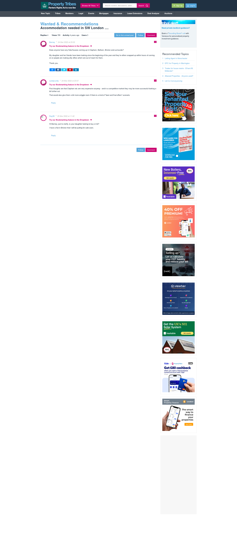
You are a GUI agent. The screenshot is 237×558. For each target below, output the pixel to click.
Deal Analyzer (153, 13)
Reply (53, 102)
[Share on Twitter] (64, 69)
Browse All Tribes (89, 5)
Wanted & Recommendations (69, 24)
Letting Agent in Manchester (176, 58)
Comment (151, 35)
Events (91, 13)
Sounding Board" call (176, 33)
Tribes (57, 13)
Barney (52, 42)
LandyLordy (54, 80)
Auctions (168, 13)
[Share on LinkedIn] (76, 69)
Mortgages (104, 13)
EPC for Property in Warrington (177, 63)
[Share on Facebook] (58, 69)
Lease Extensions (134, 13)
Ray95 (52, 116)
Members (69, 13)
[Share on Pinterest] (70, 69)
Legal (81, 13)
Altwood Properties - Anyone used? (179, 76)
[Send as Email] (52, 69)
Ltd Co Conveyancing (173, 80)
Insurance (118, 13)
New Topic (45, 13)
